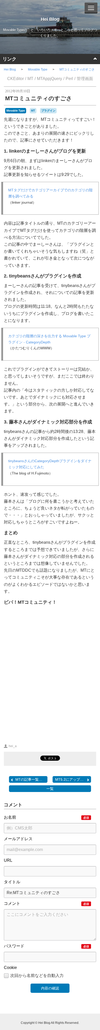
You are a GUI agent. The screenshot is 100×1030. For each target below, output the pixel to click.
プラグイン (48, 110)
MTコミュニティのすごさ (77, 69)
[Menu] (91, 8)
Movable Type (37, 69)
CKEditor (15, 78)
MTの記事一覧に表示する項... (31, 779)
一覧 (50, 789)
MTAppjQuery (49, 78)
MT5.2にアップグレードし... (73, 779)
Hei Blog (50, 19)
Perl (69, 78)
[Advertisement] (50, 677)
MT (30, 78)
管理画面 (85, 78)
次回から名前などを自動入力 (37, 975)
